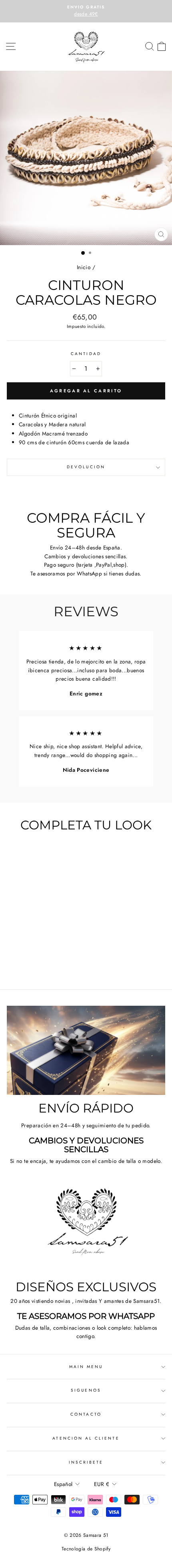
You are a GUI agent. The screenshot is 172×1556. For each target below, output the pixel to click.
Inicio (83, 267)
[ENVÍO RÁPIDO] (86, 1050)
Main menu (86, 1367)
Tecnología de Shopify (86, 1548)
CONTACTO (85, 1414)
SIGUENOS (86, 1390)
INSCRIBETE (86, 1462)
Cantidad (86, 354)
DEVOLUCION (86, 467)
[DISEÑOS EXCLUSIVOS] (86, 1229)
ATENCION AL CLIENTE (85, 1438)
